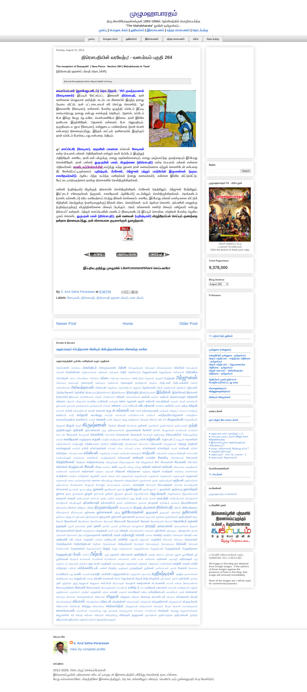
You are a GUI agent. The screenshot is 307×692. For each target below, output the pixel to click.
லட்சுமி (170, 583)
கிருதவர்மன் (175, 419)
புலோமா (160, 554)
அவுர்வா (153, 382)
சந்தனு (182, 443)
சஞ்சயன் (153, 439)
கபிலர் (68, 410)
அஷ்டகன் (165, 382)
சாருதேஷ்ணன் (108, 457)
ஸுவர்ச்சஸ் (151, 610)
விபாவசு (171, 596)
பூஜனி (178, 554)
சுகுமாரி (122, 467)
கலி (132, 410)
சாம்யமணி (192, 453)
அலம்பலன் (73, 382)
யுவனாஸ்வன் (191, 574)
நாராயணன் (165, 526)
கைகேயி (193, 430)
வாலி (181, 592)
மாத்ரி (194, 563)
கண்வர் (169, 405)
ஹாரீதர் (194, 615)
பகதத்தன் (101, 530)
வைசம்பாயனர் (65, 610)
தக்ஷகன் (61, 498)
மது (196, 559)
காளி (109, 419)
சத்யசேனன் (131, 444)
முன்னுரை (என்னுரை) (220, 349)
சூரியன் (178, 480)
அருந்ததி (169, 378)
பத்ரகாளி (60, 535)
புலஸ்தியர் (140, 554)
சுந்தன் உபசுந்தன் (162, 471)
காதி (71, 415)
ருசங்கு (194, 578)
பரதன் (117, 535)
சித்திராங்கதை (95, 462)
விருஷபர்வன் (190, 601)
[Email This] (123, 292)
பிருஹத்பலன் (157, 548)
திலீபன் (177, 507)
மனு (90, 563)
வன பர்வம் (137, 298)
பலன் (195, 535)
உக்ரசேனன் (109, 397)
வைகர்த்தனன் (190, 606)
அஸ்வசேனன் (63, 387)
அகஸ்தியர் (89, 367)
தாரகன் (143, 502)
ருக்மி (175, 578)
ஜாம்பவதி (99, 493)
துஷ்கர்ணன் (171, 516)
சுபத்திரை (62, 475)
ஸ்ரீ (72, 615)
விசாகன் (70, 596)
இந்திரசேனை (119, 392)
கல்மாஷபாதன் (150, 410)
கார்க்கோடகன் (136, 415)
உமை (122, 401)
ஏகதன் (174, 401)
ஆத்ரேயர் (181, 387)
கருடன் (110, 410)
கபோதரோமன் (80, 410)
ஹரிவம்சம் (137, 30)
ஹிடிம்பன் (62, 619)
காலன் (92, 419)
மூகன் (173, 568)
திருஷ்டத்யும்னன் (144, 507)
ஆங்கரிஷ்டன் (125, 387)
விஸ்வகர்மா (98, 606)
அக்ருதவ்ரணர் (135, 367)
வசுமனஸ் (161, 587)
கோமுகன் (84, 434)
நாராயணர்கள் (181, 526)
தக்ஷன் (72, 498)
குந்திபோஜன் (63, 430)
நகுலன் (193, 521)
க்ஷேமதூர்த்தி (190, 434)
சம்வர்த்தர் (163, 448)
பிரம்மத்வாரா (167, 544)
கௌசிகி (110, 434)
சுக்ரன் (146, 467)
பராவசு (148, 535)
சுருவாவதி (61, 480)
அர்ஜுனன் (187, 377)
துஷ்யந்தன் (185, 516)
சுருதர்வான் (166, 476)
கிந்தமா (117, 419)
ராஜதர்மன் (80, 578)
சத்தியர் (104, 444)
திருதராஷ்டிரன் (106, 507)
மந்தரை (83, 563)
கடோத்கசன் (146, 405)
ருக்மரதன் (165, 578)
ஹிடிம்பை (73, 619)
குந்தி (193, 425)
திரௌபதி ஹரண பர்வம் (112, 298)
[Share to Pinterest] (136, 292)
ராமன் (98, 578)
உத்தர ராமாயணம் (178, 30)
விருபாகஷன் (133, 601)
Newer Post (66, 323)
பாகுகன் (88, 539)
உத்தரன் (192, 397)
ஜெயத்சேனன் (141, 493)
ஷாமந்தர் (113, 610)
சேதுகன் (89, 485)
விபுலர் (194, 596)
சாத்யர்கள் (161, 453)
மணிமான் (150, 559)
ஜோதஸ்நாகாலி (190, 493)
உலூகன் (131, 401)
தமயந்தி (162, 498)
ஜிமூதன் (119, 493)
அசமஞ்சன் (192, 367)
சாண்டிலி (124, 453)
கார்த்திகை (192, 415)
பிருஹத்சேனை (141, 548)
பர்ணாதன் (178, 535)
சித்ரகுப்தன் (112, 462)
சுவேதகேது (107, 480)
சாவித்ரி (150, 457)
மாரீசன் (72, 568)
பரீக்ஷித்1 (167, 535)
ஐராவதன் (61, 405)
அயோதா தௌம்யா (120, 378)
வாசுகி (114, 592)
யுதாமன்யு (146, 574)
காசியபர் (61, 415)
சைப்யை (126, 485)
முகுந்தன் (123, 568)
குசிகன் (142, 425)
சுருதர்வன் (153, 476)
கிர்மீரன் (112, 425)
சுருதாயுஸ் (192, 475)
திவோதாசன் (62, 512)
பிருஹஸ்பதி (64, 554)
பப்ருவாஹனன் (92, 535)
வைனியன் (82, 610)
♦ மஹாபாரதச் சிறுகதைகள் (223, 457)
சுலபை (71, 480)
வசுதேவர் (150, 587)
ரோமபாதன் (118, 583)
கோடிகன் (73, 298)
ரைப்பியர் (106, 583)
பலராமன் (62, 539)
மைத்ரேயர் (62, 574)
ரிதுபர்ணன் (128, 578)
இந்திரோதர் (179, 392)
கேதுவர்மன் (168, 430)
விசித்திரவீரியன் (85, 596)
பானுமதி (133, 539)
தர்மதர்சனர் (191, 498)
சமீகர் (85, 448)
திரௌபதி (88, 298)
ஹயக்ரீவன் (151, 615)
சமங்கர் (76, 448)
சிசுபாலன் (192, 457)
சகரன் (59, 439)
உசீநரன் (120, 396)
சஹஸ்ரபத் (104, 453)
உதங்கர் (145, 396)
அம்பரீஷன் (62, 378)
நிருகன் (194, 526)
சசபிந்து (135, 439)
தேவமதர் (108, 521)
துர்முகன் (104, 516)
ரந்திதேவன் (62, 578)
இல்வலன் (74, 397)
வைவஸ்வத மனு (98, 610)
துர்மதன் (80, 516)
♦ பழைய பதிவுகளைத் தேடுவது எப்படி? (229, 448)
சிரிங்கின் (62, 466)
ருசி (58, 583)
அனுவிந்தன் (165, 372)
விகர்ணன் (191, 592)
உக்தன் (98, 397)
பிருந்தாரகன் (125, 548)
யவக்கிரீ (106, 574)
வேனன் (177, 606)
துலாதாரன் (128, 516)
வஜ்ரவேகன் (62, 592)
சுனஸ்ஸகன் (191, 471)
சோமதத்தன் (165, 484)
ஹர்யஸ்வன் (181, 615)
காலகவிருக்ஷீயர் (65, 419)
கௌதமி (147, 434)
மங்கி (133, 559)
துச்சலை (90, 512)
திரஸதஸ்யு (61, 507)
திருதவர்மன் (126, 507)
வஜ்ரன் (194, 587)
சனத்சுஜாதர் (63, 448)
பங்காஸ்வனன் (136, 530)
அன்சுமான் (178, 372)
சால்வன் (138, 457)
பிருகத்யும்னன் (93, 548)
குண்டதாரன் (181, 425)
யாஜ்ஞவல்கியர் (120, 574)
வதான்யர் (75, 592)
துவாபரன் (150, 516)
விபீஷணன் (182, 596)
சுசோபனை (179, 467)
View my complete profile (87, 649)
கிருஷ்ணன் (94, 425)
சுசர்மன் (167, 467)
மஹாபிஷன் (131, 563)
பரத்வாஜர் (127, 535)
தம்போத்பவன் (177, 498)
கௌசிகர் (97, 434)
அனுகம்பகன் (149, 372)
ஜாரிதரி (109, 493)
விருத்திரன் (119, 601)
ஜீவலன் (128, 493)
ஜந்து (89, 489)
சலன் (80, 453)
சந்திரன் (193, 443)
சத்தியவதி (116, 443)
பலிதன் (78, 539)
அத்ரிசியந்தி (134, 372)
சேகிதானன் (77, 485)
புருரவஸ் (114, 554)
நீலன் (79, 530)
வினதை (145, 596)
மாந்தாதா (61, 568)
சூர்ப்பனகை (62, 485)
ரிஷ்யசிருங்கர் (151, 578)
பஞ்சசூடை (171, 530)
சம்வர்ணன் (149, 448)
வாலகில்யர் (171, 592)
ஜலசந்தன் (78, 493)
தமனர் (152, 498)
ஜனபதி (121, 489)
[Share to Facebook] (133, 292)
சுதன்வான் (74, 471)
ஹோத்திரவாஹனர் (106, 619)
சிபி (157, 462)
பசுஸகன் (148, 530)
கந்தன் (193, 405)
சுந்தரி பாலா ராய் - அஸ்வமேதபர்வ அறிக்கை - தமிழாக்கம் (226, 372)
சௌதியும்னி (191, 485)
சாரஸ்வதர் (79, 457)
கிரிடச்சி (162, 419)
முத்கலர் (149, 568)
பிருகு (106, 548)
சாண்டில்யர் (135, 453)
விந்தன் (135, 596)
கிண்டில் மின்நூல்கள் (219, 397)
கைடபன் (60, 434)
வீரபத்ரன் (158, 606)
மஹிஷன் (142, 563)
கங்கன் (107, 405)
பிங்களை (178, 539)
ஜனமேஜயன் (134, 489)
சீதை (98, 466)
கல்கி (138, 410)
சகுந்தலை (85, 439)
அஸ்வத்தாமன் (82, 387)
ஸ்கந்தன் (163, 610)
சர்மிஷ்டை (62, 453)
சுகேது (130, 467)
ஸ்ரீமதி (79, 615)
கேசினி (147, 430)
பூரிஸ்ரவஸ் (62, 559)
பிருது (115, 548)
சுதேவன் (120, 471)
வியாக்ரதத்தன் (64, 601)
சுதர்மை (99, 471)
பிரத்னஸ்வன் (109, 544)
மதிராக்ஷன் (185, 559)
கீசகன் (121, 425)
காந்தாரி (82, 415)
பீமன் (77, 554)
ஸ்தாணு (175, 610)
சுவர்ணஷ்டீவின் (83, 480)
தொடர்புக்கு (200, 30)
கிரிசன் (153, 419)
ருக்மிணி (184, 578)
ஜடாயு (83, 489)
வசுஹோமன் (183, 587)
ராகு (71, 578)
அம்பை (104, 378)
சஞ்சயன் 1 (168, 439)
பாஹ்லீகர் (155, 539)
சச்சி (143, 439)
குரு (104, 430)
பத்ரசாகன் (71, 535)
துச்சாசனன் (104, 512)
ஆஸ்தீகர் (79, 392)
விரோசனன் (62, 606)
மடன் (140, 559)
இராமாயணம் (155, 30)
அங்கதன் (150, 367)
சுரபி (118, 476)
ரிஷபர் (139, 578)
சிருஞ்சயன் (75, 467)
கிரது (124, 419)
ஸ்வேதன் (124, 615)
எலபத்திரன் (162, 401)
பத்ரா (80, 535)
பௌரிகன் (97, 559)
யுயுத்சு (179, 574)
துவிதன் (160, 516)
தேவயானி (120, 521)
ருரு (75, 583)
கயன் (91, 410)
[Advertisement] (230, 102)
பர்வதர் (188, 535)
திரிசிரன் (72, 507)
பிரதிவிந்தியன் (82, 543)
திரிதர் (90, 507)
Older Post (188, 323)
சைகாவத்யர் (113, 485)
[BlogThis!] (126, 292)
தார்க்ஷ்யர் (164, 502)
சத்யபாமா (144, 444)
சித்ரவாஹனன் (126, 462)
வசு (142, 587)
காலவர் (101, 419)
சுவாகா (96, 480)
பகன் (110, 530)
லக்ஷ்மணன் (143, 583)
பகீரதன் (123, 530)
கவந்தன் (164, 410)
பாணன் (98, 539)
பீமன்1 (85, 554)
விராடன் (106, 601)
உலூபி (141, 401)
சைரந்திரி (138, 484)
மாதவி (186, 563)
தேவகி (59, 521)
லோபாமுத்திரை (65, 587)
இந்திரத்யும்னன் (147, 392)
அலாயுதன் (126, 382)
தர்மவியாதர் (91, 502)
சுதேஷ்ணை (134, 471)
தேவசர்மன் (70, 521)
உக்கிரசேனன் (87, 397)
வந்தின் (85, 592)
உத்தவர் (70, 401)
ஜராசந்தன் (191, 489)
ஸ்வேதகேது (111, 615)
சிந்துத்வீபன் (147, 462)
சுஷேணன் (119, 480)
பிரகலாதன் (191, 539)
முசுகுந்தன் (136, 568)
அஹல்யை (112, 387)
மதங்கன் (162, 559)
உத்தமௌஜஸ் (178, 396)
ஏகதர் (182, 401)
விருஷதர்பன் (175, 601)
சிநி (137, 462)
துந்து (117, 512)
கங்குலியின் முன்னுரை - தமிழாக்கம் (227, 355)
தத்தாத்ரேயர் (122, 498)
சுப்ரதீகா (73, 476)
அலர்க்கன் (112, 382)
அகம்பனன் (62, 367)
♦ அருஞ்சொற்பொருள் (220, 451)
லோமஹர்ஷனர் (108, 587)
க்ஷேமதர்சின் (174, 434)
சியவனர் (180, 462)
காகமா (183, 410)
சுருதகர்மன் (127, 476)
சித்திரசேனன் (65, 462)
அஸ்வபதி (100, 387)
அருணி (159, 378)
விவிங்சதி (75, 606)
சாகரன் (115, 453)
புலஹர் (151, 554)
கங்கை (116, 405)
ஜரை (68, 493)
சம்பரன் (112, 448)
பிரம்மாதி (193, 544)
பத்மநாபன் (184, 530)
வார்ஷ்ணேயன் (156, 592)
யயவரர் (86, 574)
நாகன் (114, 526)
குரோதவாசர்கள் (116, 430)
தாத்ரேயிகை (130, 502)
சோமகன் (151, 485)
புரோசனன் (126, 554)
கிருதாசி (60, 425)
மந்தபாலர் (73, 563)
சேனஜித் (100, 485)
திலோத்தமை (190, 507)
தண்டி (103, 498)
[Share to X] (129, 292)
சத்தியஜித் (78, 444)
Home (128, 323)
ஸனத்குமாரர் (125, 610)
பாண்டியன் (110, 539)
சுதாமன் (109, 471)
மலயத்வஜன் (118, 563)
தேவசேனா (83, 521)
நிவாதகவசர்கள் (65, 530)
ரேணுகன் (84, 583)
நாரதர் (150, 526)
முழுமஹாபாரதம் (153, 13)
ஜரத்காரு (177, 489)
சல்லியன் (91, 453)
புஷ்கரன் (169, 554)
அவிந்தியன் (141, 382)
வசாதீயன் (122, 587)
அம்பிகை (94, 378)
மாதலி (177, 563)
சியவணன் (167, 462)
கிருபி (78, 425)
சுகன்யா (106, 467)
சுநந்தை (146, 471)
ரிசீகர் (117, 578)
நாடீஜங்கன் (138, 526)
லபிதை (178, 583)
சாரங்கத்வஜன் (63, 457)
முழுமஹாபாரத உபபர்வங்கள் (223, 494)
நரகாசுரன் (80, 526)
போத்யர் (74, 559)
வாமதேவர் (134, 592)
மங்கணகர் (123, 559)
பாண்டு (123, 539)
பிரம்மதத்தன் (152, 544)
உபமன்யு (91, 401)
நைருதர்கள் (89, 530)
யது (71, 574)
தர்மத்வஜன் (75, 502)
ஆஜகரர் (137, 387)
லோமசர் (80, 587)
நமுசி (71, 526)
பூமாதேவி (187, 554)
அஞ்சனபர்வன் (89, 372)
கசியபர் (132, 405)
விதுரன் (112, 596)
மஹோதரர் (153, 563)
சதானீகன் (191, 439)
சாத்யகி (148, 453)
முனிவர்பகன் (162, 568)
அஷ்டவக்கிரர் (180, 382)
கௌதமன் (122, 434)
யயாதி (95, 574)
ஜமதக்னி (165, 489)
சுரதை (111, 476)
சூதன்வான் (145, 480)
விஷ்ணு (86, 606)
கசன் (125, 405)
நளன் (97, 526)
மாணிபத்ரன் (166, 563)
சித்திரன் (80, 462)
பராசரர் (139, 535)
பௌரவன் (85, 559)
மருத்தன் (106, 563)
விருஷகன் (146, 601)
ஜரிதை (60, 493)
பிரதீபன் (97, 544)
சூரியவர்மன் (191, 480)
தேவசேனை (96, 521)
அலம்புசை (100, 382)
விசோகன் (100, 596)
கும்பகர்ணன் (92, 430)
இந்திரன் (164, 392)
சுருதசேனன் (140, 476)
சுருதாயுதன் (179, 476)
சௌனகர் (62, 489)
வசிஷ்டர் (133, 587)
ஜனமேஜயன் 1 (150, 489)
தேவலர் (145, 521)
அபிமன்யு (192, 372)
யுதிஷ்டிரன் (163, 573)
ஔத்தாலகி (96, 405)
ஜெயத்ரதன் (158, 493)
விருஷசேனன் (160, 601)
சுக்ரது (138, 467)
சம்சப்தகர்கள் (98, 448)
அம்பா (72, 378)
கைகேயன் (181, 430)
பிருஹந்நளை (190, 548)
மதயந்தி (173, 559)
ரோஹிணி (130, 583)
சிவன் (89, 466)
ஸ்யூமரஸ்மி (62, 615)
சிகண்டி (163, 457)
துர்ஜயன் (70, 516)
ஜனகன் (98, 489)
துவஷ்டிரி (140, 516)
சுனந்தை (179, 471)
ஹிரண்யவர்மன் (88, 619)
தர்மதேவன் (62, 502)
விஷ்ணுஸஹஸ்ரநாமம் (219, 391)
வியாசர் (79, 601)
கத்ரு (184, 405)
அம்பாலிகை (83, 378)
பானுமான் (144, 539)
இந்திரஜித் (132, 392)
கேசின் (156, 430)
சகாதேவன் (71, 439)
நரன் (89, 526)
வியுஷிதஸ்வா (93, 601)
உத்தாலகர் (81, 401)
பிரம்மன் (181, 544)
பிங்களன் (167, 539)
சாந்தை (172, 453)
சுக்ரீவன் (156, 466)
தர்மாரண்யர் (108, 502)
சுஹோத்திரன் (131, 480)
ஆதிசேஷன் (169, 387)
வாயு (144, 592)
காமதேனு (96, 415)
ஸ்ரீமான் (88, 615)
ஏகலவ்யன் (192, 401)
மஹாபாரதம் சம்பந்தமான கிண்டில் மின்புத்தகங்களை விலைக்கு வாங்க (101, 349)
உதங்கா (155, 397)
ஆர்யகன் (192, 387)
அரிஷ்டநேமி (138, 378)
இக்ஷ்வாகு (91, 392)
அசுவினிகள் (72, 372)
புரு (106, 554)
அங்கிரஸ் (178, 367)
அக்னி (122, 367)
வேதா (168, 606)
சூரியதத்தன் (166, 480)
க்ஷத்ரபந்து (159, 434)
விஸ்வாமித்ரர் (114, 606)
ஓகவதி (71, 405)
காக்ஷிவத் (193, 410)
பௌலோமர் (110, 559)
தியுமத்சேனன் (189, 502)
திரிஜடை (82, 507)
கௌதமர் (136, 434)
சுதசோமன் (61, 471)
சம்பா (120, 448)
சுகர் (114, 467)
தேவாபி (169, 521)
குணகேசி (154, 425)
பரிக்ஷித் (157, 535)
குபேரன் (78, 430)
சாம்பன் (181, 453)
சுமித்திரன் (83, 476)
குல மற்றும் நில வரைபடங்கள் (223, 419)
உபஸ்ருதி (113, 401)
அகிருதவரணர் (107, 367)
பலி (71, 539)
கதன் (177, 405)
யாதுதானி (135, 574)
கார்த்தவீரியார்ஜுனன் (170, 415)
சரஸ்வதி (184, 448)
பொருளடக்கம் (119, 30)
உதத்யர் (164, 396)
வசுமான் (172, 587)
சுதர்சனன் (88, 471)
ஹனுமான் (137, 615)
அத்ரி (123, 372)
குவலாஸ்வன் (133, 430)
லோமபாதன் (93, 587)
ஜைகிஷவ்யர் (174, 493)
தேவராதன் (133, 521)
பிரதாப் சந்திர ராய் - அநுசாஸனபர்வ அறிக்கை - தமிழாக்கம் (227, 366)
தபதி (139, 498)
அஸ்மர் (194, 382)
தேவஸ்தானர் (157, 521)
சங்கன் (126, 439)
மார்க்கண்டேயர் (88, 568)
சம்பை (137, 448)
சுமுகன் (94, 475)
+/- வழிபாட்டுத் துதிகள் (221, 335)
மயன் (96, 563)
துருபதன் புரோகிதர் (170, 512)
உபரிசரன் (103, 401)
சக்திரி (104, 439)
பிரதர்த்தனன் (64, 543)
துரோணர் (190, 512)
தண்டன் (95, 498)
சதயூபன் (180, 439)
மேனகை (193, 568)
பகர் (116, 530)
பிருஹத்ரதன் (173, 548)
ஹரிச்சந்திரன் (165, 615)
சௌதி (178, 485)
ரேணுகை (94, 583)
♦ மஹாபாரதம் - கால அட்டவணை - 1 (227, 454)
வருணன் (95, 592)
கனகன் (60, 410)
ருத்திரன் (66, 583)
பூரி (196, 554)
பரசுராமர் (106, 535)
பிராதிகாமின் (62, 548)
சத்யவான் (156, 443)
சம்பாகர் (129, 448)
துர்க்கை (60, 516)
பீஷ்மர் (96, 554)
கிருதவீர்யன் (191, 419)
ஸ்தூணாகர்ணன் (189, 610)
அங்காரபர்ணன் (164, 367)
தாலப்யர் (175, 502)
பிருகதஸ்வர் (78, 548)
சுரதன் (103, 476)
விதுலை (125, 596)
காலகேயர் (82, 419)
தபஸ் (145, 498)
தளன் (120, 502)
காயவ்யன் (120, 415)
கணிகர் (160, 405)
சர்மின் (194, 448)
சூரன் (155, 480)
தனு (132, 498)
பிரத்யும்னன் (125, 543)
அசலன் (60, 372)
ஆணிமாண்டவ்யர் (152, 387)
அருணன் (149, 378)
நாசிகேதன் (125, 526)
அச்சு (195, 38)
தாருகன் (153, 502)
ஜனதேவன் (110, 489)
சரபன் (174, 448)
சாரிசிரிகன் (92, 457)
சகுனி (96, 439)
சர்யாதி (73, 453)
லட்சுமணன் (158, 583)
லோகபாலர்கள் (190, 583)
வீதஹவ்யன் (131, 606)
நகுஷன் (61, 526)
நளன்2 (106, 526)
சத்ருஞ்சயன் (170, 444)
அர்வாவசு (61, 382)
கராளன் (100, 410)
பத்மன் (194, 530)
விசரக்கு (60, 596)
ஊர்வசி (150, 401)
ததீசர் (111, 498)
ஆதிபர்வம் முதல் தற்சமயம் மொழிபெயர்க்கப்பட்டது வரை (223, 381)
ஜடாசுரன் (74, 489)
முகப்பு (103, 30)
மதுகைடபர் (62, 563)
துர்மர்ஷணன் (92, 516)
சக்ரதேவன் (115, 439)
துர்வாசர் (116, 516)
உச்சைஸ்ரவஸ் (133, 397)
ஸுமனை (138, 610)
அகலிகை (76, 367)
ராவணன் (108, 578)
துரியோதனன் (133, 512)
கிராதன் (144, 419)
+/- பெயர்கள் (215, 474)
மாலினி (103, 568)
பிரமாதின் (139, 544)
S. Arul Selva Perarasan (91, 643)
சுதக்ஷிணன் (191, 467)
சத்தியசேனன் (63, 444)
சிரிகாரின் (193, 462)
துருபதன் (152, 512)
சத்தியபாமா (92, 443)
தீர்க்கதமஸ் (77, 512)
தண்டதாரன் (83, 498)
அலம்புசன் (87, 382)
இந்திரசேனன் (104, 392)
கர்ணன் (122, 410)
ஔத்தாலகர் (82, 405)
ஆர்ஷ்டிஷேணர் (64, 392)
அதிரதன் (102, 372)
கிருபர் (70, 425)
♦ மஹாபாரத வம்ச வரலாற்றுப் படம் (226, 433)
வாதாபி (123, 592)
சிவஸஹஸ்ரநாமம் (218, 388)
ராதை (90, 578)
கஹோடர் (174, 410)
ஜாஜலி (88, 493)
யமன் (77, 574)
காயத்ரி (108, 415)
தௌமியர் (180, 521)
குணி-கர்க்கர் (167, 425)
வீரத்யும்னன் (145, 606)
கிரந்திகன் (133, 419)
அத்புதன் (114, 372)
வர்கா (106, 592)
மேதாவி (182, 568)
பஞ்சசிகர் (159, 530)
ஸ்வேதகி (99, 615)
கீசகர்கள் (132, 425)
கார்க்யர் (151, 415)
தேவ (195, 516)
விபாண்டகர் (158, 596)
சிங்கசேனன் (177, 457)
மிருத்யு (112, 568)
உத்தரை (60, 401)
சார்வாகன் (124, 457)
